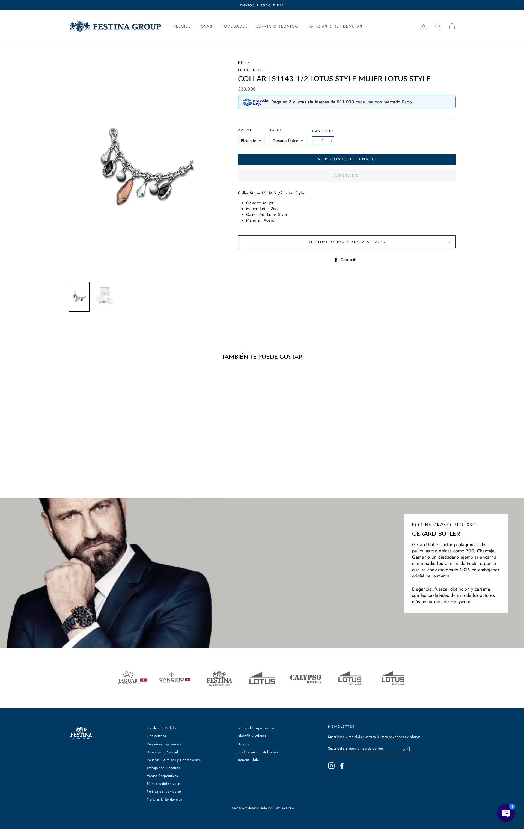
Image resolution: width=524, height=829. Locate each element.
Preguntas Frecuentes (164, 744)
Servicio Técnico (277, 26)
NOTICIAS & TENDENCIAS (334, 26)
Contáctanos (156, 735)
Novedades (234, 26)
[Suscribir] (406, 749)
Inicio (242, 62)
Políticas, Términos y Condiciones (173, 759)
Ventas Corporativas (162, 775)
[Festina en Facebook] (342, 765)
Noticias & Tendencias (164, 799)
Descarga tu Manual (162, 752)
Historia (243, 744)
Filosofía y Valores (251, 735)
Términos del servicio (163, 783)
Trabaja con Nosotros (163, 767)
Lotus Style (251, 70)
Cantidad (323, 131)
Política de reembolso (164, 791)
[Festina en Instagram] (331, 765)
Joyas (205, 26)
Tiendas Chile (248, 759)
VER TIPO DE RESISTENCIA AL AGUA (347, 242)
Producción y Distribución (257, 752)
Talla (276, 130)
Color (245, 130)
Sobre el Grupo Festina (255, 728)
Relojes (182, 26)
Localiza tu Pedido (161, 728)
